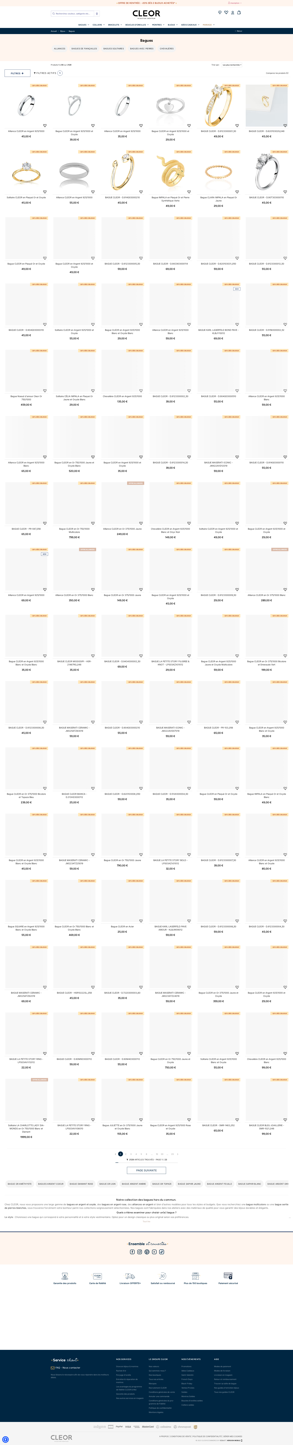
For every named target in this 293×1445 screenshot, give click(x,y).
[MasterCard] (148, 1427)
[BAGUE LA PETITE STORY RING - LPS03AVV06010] (74, 1100)
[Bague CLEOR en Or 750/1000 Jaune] (122, 835)
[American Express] (136, 1427)
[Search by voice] (97, 13)
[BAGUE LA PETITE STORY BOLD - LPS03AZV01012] (171, 835)
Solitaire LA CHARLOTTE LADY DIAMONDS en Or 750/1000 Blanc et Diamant (26, 1128)
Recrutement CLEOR (158, 1388)
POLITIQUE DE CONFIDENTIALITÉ (207, 1436)
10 (157, 1154)
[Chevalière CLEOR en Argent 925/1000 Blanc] (267, 1034)
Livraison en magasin (223, 1375)
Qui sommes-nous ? (157, 1371)
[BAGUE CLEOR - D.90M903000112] (74, 1034)
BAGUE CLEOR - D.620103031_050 (218, 263)
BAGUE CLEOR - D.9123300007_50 (218, 860)
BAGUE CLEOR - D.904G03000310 (26, 330)
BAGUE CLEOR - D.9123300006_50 (218, 926)
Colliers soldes (187, 1405)
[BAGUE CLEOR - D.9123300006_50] (219, 901)
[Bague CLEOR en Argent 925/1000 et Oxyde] (74, 106)
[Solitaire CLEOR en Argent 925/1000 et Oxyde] (74, 304)
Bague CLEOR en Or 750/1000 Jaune (122, 860)
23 (172, 1154)
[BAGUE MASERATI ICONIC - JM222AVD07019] (171, 702)
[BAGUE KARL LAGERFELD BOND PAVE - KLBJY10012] (219, 304)
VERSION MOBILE (233, 1440)
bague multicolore (256, 1204)
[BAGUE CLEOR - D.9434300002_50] (122, 636)
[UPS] (195, 1427)
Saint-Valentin (187, 1375)
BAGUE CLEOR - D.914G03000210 (122, 197)
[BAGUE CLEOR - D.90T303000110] (267, 172)
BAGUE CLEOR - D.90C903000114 (170, 263)
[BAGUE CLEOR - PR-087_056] (26, 503)
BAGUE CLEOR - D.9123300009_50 (218, 595)
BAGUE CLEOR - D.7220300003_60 (122, 992)
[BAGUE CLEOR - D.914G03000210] (122, 172)
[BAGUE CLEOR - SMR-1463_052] (219, 1100)
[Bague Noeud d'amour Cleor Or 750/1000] (26, 371)
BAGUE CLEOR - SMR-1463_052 (218, 1125)
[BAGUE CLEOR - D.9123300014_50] (171, 437)
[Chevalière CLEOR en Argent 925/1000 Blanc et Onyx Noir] (171, 503)
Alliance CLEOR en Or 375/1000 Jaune (122, 528)
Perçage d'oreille (123, 1375)
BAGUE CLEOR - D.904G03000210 (122, 727)
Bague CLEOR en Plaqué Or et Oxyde (26, 263)
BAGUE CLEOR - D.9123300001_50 (218, 131)
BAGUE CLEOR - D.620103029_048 (266, 131)
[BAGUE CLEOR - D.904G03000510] (219, 371)
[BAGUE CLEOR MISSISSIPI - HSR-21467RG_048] (74, 636)
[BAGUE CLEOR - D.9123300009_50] (219, 570)
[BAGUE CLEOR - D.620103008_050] (122, 768)
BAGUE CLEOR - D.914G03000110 (267, 462)
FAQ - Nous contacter (68, 1367)
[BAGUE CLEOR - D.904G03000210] (122, 702)
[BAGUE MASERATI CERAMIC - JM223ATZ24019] (171, 967)
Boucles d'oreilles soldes (192, 1400)
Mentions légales (156, 1412)
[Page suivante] (177, 1153)
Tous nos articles (156, 1379)
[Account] (232, 12)
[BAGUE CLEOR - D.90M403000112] (122, 1034)
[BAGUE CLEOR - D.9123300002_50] (171, 371)
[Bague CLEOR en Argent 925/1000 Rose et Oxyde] (171, 1100)
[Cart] (239, 13)
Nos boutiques (155, 1375)
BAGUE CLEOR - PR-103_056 (218, 727)
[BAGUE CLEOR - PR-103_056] (219, 702)
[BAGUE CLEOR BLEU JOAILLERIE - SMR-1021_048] (267, 1100)
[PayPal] (119, 1427)
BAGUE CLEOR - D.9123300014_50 (170, 462)
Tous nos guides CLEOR (224, 1392)
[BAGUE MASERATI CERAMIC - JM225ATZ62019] (26, 967)
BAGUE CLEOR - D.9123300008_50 (26, 727)
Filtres (16, 73)
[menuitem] (83, 24)
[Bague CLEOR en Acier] (122, 901)
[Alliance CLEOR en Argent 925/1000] (26, 106)
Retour (239, 31)
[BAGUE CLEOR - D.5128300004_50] (171, 768)
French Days (186, 1379)
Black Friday (186, 1383)
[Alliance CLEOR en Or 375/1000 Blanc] (74, 570)
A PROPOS (164, 1436)
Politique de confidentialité (160, 1408)
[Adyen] (100, 1428)
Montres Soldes (188, 1396)
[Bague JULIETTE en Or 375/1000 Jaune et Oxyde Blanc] (122, 1100)
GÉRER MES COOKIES (232, 1436)
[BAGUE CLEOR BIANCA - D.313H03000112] (74, 768)
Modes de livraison (222, 1371)
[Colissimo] (163, 1428)
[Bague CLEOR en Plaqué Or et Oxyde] (26, 238)
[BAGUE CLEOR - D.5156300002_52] (267, 304)
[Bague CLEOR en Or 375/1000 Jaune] (122, 570)
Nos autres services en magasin (130, 1398)
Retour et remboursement (225, 1379)
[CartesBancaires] (110, 1428)
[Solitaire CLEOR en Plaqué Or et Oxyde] (26, 172)
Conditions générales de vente (162, 1392)
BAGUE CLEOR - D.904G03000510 (218, 396)
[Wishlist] (226, 12)
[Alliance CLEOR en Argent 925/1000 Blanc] (171, 304)
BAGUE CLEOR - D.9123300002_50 (170, 396)
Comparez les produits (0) (277, 73)
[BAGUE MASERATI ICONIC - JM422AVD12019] (219, 437)
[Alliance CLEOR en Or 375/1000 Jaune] (122, 503)
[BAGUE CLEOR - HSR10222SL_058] (74, 967)
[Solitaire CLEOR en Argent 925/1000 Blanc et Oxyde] (219, 1034)
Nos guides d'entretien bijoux (226, 1388)
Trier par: (212, 65)
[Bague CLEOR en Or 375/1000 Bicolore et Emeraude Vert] (267, 636)
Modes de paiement (222, 1366)
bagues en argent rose (114, 1204)
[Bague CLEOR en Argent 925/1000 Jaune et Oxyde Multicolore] (219, 636)
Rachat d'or (121, 1371)
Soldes (184, 1392)
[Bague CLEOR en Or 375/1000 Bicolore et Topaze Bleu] (26, 768)
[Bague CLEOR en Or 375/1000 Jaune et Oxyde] (219, 967)
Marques (152, 1383)
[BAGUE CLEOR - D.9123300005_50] (122, 238)
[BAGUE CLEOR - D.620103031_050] (219, 238)
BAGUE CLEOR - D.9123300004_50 (266, 926)
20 (162, 1154)
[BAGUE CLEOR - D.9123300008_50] (26, 702)
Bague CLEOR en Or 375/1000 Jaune (122, 595)
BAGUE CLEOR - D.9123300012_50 (266, 263)
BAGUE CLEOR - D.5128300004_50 (170, 794)
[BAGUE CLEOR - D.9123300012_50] (267, 238)
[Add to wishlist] (45, 125)
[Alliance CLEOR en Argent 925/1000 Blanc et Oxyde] (267, 835)
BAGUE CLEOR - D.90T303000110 (266, 197)
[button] (5, 1439)
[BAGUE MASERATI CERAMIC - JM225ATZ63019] (74, 702)
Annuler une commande (159, 1396)
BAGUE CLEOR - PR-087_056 (26, 528)
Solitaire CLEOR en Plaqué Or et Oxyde (26, 197)
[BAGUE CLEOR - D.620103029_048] (267, 106)
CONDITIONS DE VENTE (180, 1436)
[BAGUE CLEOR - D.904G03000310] (26, 304)
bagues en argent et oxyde (81, 1204)
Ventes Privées (187, 1388)
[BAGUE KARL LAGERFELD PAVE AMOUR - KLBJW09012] (171, 901)
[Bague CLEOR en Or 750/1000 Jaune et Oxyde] (171, 1034)
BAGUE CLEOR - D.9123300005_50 (122, 263)
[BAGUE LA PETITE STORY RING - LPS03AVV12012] (26, 1034)
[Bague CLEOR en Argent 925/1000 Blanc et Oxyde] (267, 702)
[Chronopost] (182, 1428)
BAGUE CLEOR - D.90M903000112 (74, 1059)
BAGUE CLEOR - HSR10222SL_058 (74, 992)
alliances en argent (142, 1204)
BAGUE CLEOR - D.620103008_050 (122, 794)
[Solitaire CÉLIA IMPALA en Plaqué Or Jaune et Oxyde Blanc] (74, 371)
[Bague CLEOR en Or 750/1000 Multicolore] (74, 503)
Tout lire (146, 1221)
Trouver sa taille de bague (225, 1383)
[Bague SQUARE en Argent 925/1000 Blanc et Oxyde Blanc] (26, 901)
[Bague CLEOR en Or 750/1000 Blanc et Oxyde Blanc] (74, 901)
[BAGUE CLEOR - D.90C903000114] (171, 238)
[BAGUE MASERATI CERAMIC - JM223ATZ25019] (74, 835)
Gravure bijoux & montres (127, 1366)
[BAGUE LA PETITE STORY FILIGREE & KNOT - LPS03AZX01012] (171, 636)
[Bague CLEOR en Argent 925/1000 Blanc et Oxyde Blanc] (122, 304)
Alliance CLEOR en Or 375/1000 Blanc (74, 595)
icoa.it (223, 1440)
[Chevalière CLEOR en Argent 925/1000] (122, 371)
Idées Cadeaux (187, 1371)
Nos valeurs (154, 1366)
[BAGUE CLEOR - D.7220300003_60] (122, 967)
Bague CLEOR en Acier (122, 926)
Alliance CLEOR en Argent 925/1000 (26, 131)
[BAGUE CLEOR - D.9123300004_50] (267, 901)
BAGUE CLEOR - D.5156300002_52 (266, 330)
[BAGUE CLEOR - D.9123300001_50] (219, 106)
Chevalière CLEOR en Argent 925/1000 (122, 396)
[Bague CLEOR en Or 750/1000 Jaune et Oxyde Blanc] (74, 437)
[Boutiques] (219, 12)
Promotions (186, 1366)
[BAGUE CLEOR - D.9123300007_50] (219, 835)
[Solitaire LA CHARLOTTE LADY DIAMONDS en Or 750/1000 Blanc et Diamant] (26, 1100)
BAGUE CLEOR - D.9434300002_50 (122, 661)
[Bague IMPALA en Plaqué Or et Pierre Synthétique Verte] (171, 172)
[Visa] (128, 1427)
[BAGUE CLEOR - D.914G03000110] (267, 437)
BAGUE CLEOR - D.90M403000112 (122, 1059)
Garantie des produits (125, 1394)
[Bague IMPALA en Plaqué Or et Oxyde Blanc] (267, 768)
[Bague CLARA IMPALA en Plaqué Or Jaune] (219, 172)
